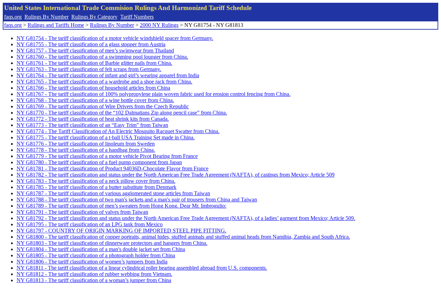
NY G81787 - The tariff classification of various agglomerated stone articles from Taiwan (113, 193)
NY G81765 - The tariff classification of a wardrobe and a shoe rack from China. (104, 81)
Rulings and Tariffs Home (56, 25)
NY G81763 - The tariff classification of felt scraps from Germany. (89, 69)
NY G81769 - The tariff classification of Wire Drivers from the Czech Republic (103, 106)
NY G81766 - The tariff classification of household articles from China (93, 88)
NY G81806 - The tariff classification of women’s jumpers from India (92, 262)
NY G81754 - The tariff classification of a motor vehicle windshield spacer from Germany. (115, 38)
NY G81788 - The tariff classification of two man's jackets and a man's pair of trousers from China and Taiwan (137, 199)
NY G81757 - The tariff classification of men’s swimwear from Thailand (95, 50)
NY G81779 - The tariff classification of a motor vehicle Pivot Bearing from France (107, 156)
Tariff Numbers (137, 17)
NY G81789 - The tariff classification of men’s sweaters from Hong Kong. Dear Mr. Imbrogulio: (121, 206)
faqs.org (13, 17)
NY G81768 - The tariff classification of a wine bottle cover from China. (95, 100)
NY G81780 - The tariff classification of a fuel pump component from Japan (99, 162)
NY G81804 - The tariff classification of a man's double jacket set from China (101, 249)
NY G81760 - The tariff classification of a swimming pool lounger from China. (102, 57)
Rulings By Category (94, 17)
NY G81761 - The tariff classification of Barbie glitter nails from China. (94, 63)
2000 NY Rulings (159, 25)
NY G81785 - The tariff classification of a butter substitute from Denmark (96, 187)
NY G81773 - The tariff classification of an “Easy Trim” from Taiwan (92, 125)
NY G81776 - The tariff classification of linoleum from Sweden (86, 144)
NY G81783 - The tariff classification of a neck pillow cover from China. (96, 181)
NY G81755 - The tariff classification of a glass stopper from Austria (91, 44)
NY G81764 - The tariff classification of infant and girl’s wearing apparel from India (108, 75)
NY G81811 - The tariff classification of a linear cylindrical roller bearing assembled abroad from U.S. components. (142, 268)
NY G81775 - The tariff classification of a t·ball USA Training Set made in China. (106, 137)
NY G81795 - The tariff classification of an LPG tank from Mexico (90, 224)
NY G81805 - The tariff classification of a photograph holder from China (96, 255)
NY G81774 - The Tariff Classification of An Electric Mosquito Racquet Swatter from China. (118, 131)
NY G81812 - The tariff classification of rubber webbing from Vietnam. (94, 274)
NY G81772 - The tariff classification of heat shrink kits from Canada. (93, 119)
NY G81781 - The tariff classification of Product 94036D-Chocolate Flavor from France (112, 168)
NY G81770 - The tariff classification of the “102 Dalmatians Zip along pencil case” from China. (122, 113)
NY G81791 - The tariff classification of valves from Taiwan (82, 212)
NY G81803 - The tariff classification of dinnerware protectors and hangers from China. (112, 243)
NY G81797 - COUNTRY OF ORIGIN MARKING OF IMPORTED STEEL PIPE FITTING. (121, 230)
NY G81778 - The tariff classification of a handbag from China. (86, 150)
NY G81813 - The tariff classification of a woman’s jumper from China (94, 280)
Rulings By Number (46, 17)
